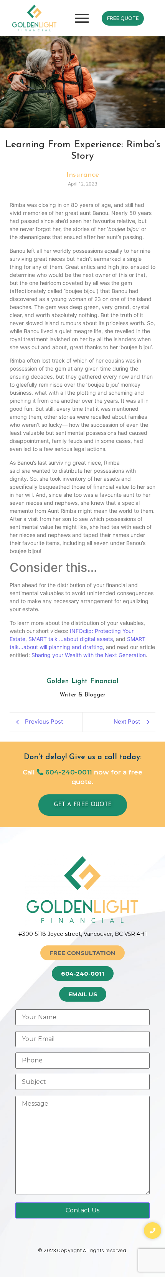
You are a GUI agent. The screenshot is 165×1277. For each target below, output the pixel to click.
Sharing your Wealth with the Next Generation (88, 655)
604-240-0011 (67, 772)
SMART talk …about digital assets (70, 639)
